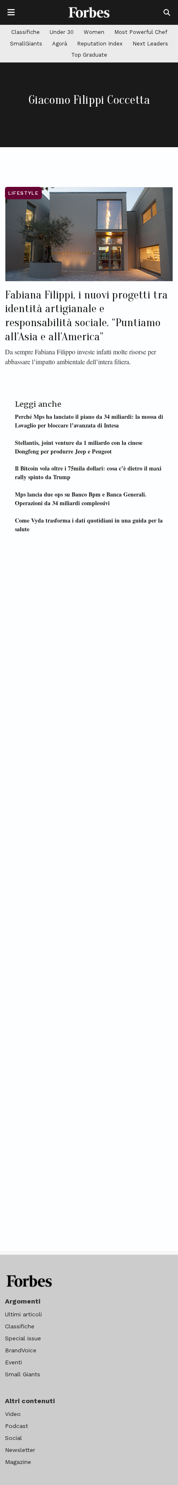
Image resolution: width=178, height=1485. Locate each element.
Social (13, 1438)
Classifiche (25, 32)
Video (13, 1414)
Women (94, 32)
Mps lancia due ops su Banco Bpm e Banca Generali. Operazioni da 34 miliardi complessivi (81, 498)
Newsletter (20, 1450)
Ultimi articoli (23, 1314)
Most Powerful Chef (140, 32)
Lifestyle (23, 193)
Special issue (23, 1338)
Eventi (13, 1362)
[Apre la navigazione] (11, 12)
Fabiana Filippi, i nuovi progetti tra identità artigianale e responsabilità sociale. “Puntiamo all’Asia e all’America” (86, 315)
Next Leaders (150, 44)
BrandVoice (20, 1350)
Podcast (16, 1426)
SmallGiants (26, 44)
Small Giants (22, 1374)
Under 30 (62, 32)
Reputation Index (100, 44)
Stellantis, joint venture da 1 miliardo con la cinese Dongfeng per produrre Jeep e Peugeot (78, 447)
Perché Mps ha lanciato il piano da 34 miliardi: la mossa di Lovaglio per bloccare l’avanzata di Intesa (89, 421)
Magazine (18, 1462)
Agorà (59, 44)
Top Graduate (89, 55)
